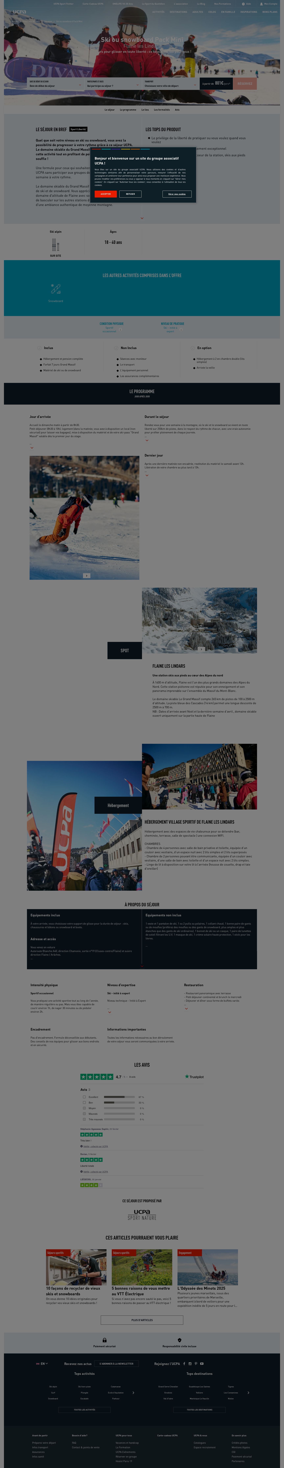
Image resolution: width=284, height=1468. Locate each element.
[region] (143, 175)
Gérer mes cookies (177, 194)
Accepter (106, 194)
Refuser (130, 194)
